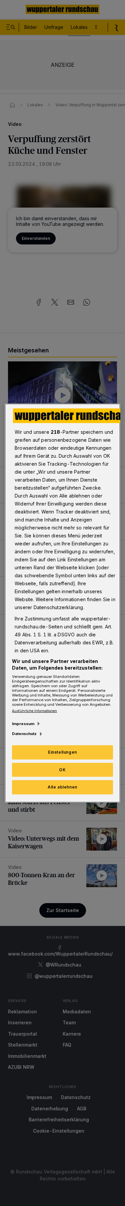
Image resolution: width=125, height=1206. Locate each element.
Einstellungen (62, 751)
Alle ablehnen (62, 787)
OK (62, 769)
